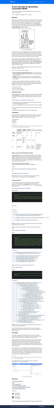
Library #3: (17, 267)
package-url (20, 103)
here (37, 56)
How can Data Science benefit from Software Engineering (22, 401)
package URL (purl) (16, 155)
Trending (19, 62)
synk (22, 51)
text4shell (36, 23)
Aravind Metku (17, 14)
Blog (28, 1)
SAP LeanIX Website (36, 1)
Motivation (14, 17)
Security (30, 14)
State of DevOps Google (17, 384)
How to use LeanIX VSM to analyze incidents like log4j (21, 387)
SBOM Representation (16, 92)
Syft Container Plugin (29, 130)
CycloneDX (14, 76)
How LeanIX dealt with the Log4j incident (19, 385)
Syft (13, 120)
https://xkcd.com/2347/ (29, 49)
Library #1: (21, 188)
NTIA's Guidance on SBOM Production (19, 388)
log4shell (28, 23)
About (31, 1)
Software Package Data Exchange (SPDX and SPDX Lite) (22, 72)
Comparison (15, 112)
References (15, 379)
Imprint (28, 406)
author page (18, 394)
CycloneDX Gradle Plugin (15, 190)
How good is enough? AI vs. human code (36, 401)
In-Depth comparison (16, 180)
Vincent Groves (22, 14)
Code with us (41, 1)
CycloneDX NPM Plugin (24, 130)
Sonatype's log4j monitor (16, 26)
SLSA (32, 62)
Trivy (13, 122)
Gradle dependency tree (14, 280)
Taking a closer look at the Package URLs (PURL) (22, 153)
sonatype (25, 51)
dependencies (26, 183)
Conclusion (15, 333)
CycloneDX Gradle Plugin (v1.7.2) (19, 130)
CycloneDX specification (16, 94)
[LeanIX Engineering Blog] (12, 2)
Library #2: (18, 230)
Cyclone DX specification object (18, 381)
